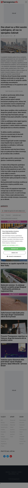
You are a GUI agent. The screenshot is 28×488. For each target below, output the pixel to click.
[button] (14, 245)
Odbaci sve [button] (15, 252)
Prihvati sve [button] (14, 248)
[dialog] (14, 244)
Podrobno (13, 243)
